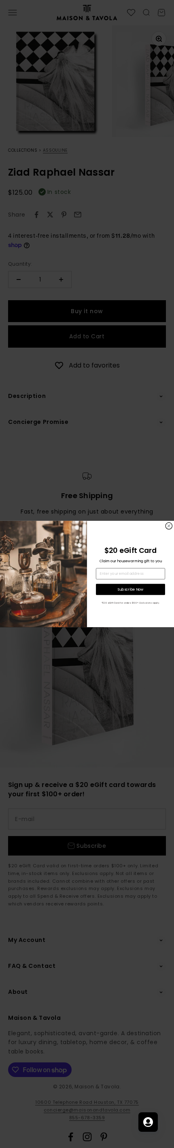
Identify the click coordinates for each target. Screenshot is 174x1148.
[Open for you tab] (148, 1122)
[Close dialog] (169, 525)
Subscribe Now (131, 589)
